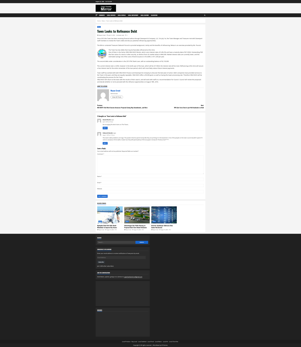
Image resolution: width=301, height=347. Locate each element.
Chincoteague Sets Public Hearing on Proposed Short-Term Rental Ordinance (135, 227)
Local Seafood (145, 15)
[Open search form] (204, 15)
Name (99, 176)
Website (99, 189)
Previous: (122, 106)
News (99, 27)
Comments (102, 15)
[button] (97, 15)
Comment (100, 154)
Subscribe (101, 262)
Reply (105, 128)
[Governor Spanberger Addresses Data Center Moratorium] (164, 214)
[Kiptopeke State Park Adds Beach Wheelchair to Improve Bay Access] (110, 214)
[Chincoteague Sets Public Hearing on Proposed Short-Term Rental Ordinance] (137, 214)
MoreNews (156, 345)
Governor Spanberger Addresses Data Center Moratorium (162, 227)
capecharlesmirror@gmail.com (133, 277)
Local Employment (133, 15)
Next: (189, 106)
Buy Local (134, 341)
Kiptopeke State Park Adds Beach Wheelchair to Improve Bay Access (107, 227)
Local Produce (126, 341)
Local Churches (173, 341)
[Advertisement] (122, 294)
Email (99, 182)
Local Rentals (122, 15)
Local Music (158, 341)
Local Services (111, 15)
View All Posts (116, 97)
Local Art (165, 341)
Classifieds (154, 15)
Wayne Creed (102, 35)
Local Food (151, 341)
